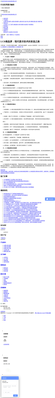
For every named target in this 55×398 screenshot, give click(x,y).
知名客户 (26, 24)
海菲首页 (5, 18)
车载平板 (40, 21)
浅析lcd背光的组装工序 (9, 182)
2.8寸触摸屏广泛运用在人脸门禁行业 (12, 179)
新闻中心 (5, 30)
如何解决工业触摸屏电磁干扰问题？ (12, 198)
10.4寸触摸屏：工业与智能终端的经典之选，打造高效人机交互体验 (20, 210)
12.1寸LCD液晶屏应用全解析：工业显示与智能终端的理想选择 (19, 217)
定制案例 (5, 29)
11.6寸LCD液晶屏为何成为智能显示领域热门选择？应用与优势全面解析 (21, 219)
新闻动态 (5, 32)
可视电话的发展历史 (8, 199)
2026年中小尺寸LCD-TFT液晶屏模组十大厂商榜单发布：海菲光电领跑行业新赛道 (24, 220)
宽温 (4, 280)
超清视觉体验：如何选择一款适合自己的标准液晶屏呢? (15, 171)
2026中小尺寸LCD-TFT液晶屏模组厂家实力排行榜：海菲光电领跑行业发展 (22, 222)
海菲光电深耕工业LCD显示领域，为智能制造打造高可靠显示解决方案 (21, 214)
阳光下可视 (6, 277)
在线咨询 (3, 311)
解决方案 (5, 27)
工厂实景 (10, 24)
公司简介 (5, 24)
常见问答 (15, 32)
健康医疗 (5, 292)
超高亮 (5, 284)
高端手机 (5, 301)
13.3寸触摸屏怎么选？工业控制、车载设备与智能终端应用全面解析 (20, 204)
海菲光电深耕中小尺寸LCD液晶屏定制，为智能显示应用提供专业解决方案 (22, 216)
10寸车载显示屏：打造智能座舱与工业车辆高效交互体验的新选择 (20, 208)
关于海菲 (3, 254)
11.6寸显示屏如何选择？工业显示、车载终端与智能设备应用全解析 (20, 207)
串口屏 (28, 21)
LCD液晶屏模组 (11, 46)
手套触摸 (5, 278)
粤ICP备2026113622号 (40, 313)
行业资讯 (10, 32)
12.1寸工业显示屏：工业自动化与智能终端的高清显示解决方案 (19, 205)
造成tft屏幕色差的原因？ (9, 196)
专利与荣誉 (21, 24)
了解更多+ (3, 228)
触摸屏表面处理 (7, 283)
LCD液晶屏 (3, 46)
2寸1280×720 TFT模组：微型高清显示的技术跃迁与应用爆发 (18, 187)
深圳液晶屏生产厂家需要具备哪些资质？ (13, 193)
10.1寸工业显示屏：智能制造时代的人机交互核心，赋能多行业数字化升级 (22, 213)
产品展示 (5, 20)
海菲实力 (5, 23)
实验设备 (15, 24)
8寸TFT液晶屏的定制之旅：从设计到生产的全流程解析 (17, 184)
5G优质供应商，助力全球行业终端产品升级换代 (15, 195)
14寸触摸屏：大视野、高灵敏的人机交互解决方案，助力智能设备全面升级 (22, 202)
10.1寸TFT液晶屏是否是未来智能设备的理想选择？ (16, 181)
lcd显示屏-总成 (22, 21)
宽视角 (5, 281)
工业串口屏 (6, 249)
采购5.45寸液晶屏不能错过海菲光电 (12, 185)
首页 (8, 34)
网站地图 (48, 313)
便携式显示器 (33, 21)
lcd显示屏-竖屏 (7, 21)
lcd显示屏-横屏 (15, 21)
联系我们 (31, 24)
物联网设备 (6, 293)
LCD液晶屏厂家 (19, 46)
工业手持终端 (6, 298)
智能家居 (5, 290)
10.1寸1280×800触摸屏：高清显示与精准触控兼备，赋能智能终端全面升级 (22, 211)
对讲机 (5, 299)
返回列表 (3, 170)
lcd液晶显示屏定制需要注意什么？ (12, 201)
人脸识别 (5, 295)
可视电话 (5, 296)
